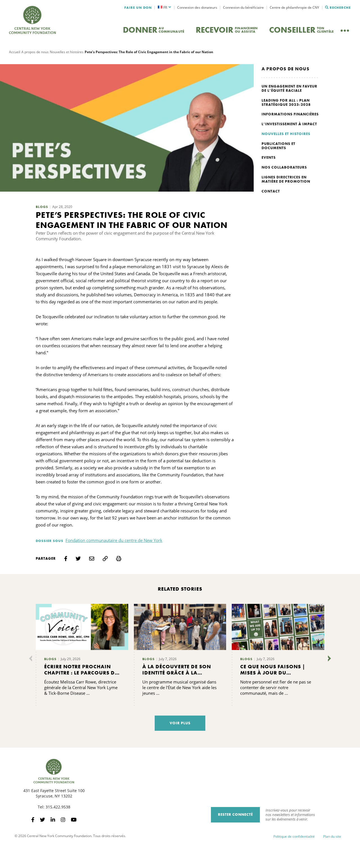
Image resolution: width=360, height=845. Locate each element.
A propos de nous (35, 52)
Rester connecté (235, 814)
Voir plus (180, 723)
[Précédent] (31, 658)
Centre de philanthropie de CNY (294, 7)
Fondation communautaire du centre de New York (114, 540)
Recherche (340, 7)
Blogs (42, 207)
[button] (164, 8)
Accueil (14, 52)
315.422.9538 (58, 807)
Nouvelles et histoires (67, 52)
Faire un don (138, 7)
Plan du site (332, 836)
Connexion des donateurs (197, 7)
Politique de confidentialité (294, 836)
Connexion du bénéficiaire (243, 7)
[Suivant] (328, 658)
